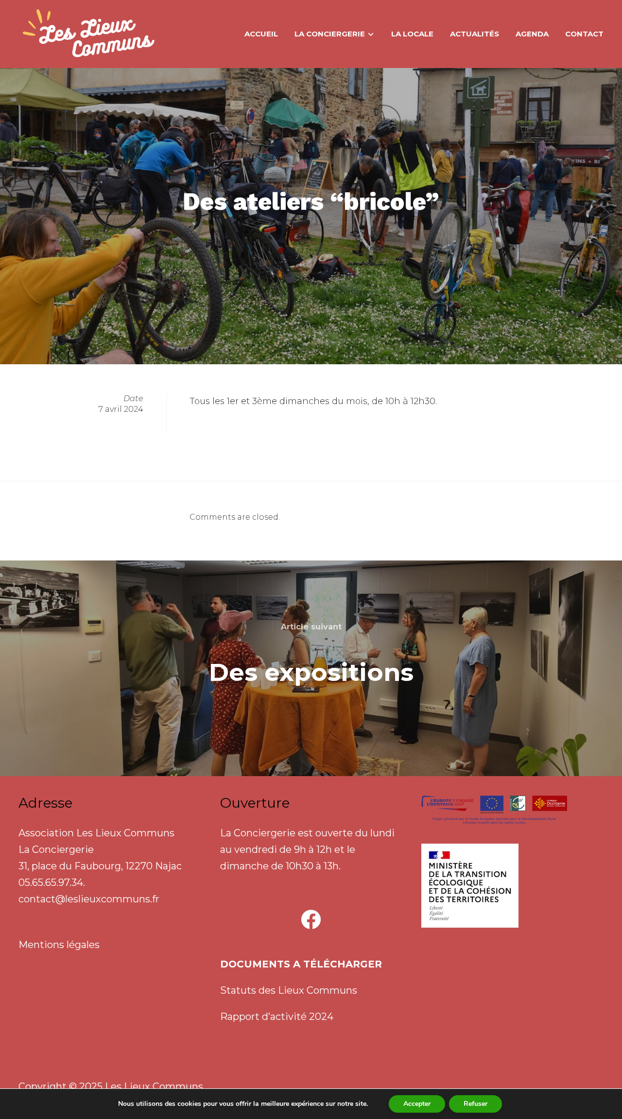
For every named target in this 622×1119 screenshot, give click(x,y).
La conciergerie (329, 33)
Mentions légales (59, 944)
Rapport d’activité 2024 (276, 1016)
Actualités (474, 33)
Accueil (261, 33)
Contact (584, 33)
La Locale (412, 33)
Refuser (475, 1103)
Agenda (532, 33)
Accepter (417, 1103)
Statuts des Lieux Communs (288, 990)
